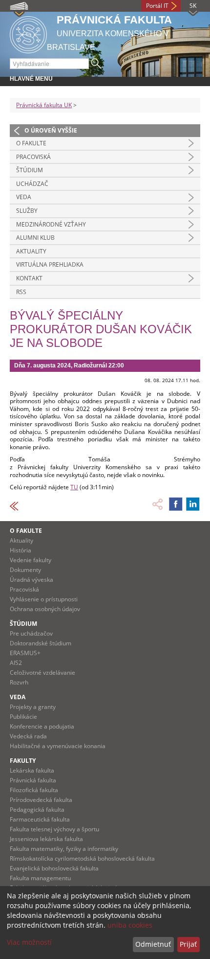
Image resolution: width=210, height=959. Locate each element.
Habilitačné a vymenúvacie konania (57, 746)
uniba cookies (129, 925)
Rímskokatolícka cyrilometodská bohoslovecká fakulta (82, 858)
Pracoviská (33, 157)
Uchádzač (32, 184)
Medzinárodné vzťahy (51, 224)
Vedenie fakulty (30, 560)
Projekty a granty (33, 707)
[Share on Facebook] (175, 504)
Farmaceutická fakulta (40, 819)
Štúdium (29, 170)
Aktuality (31, 251)
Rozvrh (19, 682)
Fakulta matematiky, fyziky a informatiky (64, 849)
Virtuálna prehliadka (50, 264)
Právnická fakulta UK (44, 105)
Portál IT (157, 5)
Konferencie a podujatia (42, 726)
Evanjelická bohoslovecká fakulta (54, 868)
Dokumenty (25, 570)
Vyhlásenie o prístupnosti (44, 599)
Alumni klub (35, 237)
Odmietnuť (153, 944)
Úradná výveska (31, 579)
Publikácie (23, 716)
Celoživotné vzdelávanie (42, 672)
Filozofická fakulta (34, 790)
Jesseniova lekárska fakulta (46, 839)
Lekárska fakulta (32, 770)
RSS (21, 292)
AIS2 (16, 663)
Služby (27, 210)
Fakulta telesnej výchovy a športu (54, 829)
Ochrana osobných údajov (45, 609)
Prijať (188, 944)
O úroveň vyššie (50, 130)
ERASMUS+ (25, 653)
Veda (23, 197)
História (20, 550)
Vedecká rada (28, 736)
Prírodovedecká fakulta (41, 800)
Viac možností (29, 942)
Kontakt (29, 278)
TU (74, 487)
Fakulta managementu (40, 878)
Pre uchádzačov (31, 633)
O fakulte (31, 143)
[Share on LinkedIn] (193, 504)
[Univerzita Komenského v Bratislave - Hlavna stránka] (28, 33)
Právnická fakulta (33, 780)
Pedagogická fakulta (37, 809)
